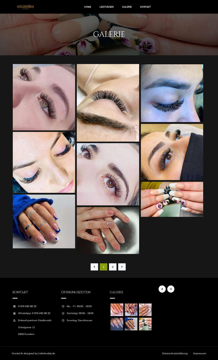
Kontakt (145, 6)
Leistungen (107, 6)
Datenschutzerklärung (175, 353)
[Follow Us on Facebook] (162, 289)
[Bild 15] (44, 97)
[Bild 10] (108, 174)
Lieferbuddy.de (46, 353)
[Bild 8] (44, 221)
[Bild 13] (172, 93)
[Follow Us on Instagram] (170, 289)
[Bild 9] (172, 199)
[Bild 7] (108, 230)
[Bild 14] (108, 103)
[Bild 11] (44, 162)
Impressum (199, 353)
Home (87, 6)
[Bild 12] (172, 152)
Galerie (127, 6)
